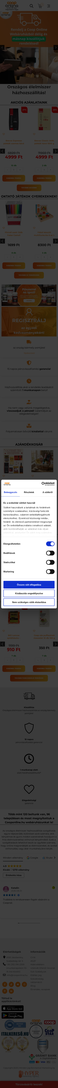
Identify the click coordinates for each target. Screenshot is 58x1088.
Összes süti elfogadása (29, 584)
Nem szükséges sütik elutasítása (29, 602)
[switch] (50, 553)
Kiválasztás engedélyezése (29, 593)
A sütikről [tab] (48, 492)
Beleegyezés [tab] (10, 492)
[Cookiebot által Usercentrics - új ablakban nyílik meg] (42, 484)
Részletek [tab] (29, 492)
